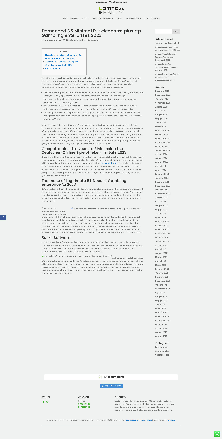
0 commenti (93, 40)
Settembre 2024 (162, 150)
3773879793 (84, 407)
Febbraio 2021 (161, 312)
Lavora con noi (133, 18)
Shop (146, 18)
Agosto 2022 (161, 245)
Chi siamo (74, 18)
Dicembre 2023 (162, 182)
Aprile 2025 (160, 122)
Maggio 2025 (161, 118)
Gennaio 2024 (162, 178)
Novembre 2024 (162, 142)
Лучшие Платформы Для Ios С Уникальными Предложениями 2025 (167, 77)
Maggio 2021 (161, 300)
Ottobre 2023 (161, 190)
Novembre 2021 (162, 281)
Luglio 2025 (160, 111)
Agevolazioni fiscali (102, 18)
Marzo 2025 (160, 126)
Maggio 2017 (161, 336)
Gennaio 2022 (161, 273)
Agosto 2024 (161, 154)
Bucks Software (52, 68)
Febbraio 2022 (162, 269)
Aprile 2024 (160, 166)
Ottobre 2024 (161, 146)
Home (64, 18)
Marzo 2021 (160, 308)
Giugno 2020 (161, 332)
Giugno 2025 (161, 114)
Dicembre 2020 (162, 316)
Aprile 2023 (160, 213)
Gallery (120, 18)
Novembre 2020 (162, 320)
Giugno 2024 (161, 158)
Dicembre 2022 (162, 229)
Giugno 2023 (161, 205)
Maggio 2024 (161, 162)
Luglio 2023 (160, 201)
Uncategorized (79, 40)
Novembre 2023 (162, 186)
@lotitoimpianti (114, 377)
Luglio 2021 (160, 292)
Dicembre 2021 (162, 277)
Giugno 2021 (161, 296)
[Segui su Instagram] (47, 402)
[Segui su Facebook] (44, 402)
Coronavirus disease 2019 (167, 43)
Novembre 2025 (162, 95)
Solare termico (162, 351)
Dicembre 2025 (162, 91)
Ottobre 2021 (161, 285)
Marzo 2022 (160, 265)
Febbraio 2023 (162, 221)
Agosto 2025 (161, 107)
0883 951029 (84, 404)
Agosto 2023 (161, 198)
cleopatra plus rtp (108, 163)
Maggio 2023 (161, 209)
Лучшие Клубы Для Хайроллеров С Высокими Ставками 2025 (166, 67)
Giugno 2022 (161, 253)
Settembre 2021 (162, 288)
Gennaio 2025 (161, 134)
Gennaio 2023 (161, 225)
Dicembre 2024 (162, 138)
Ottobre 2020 (161, 324)
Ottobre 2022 (161, 237)
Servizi (84, 18)
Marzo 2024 (160, 170)
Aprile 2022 (160, 261)
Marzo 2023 (160, 217)
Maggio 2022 (161, 257)
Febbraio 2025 (162, 130)
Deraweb (171, 420)
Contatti (156, 18)
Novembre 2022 (162, 233)
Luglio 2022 (160, 249)
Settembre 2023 (162, 194)
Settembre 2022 (162, 241)
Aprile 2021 (160, 304)
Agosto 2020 (161, 328)
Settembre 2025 (162, 103)
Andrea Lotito (51, 40)
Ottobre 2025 (161, 99)
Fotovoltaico (161, 347)
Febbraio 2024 (162, 174)
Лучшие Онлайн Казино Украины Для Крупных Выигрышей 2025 (165, 57)
